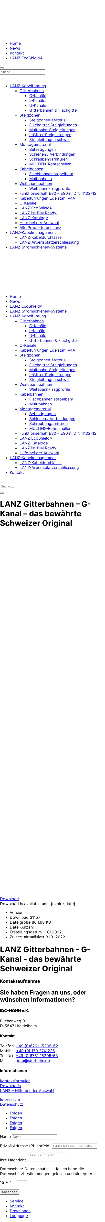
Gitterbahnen (32, 90)
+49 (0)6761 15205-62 (37, 1045)
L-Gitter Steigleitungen (50, 134)
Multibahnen (40, 178)
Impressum (10, 1099)
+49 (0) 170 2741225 (35, 1050)
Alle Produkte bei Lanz (40, 227)
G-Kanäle (37, 95)
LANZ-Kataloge (34, 217)
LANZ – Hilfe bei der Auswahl (27, 1090)
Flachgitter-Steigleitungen (53, 124)
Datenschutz (11, 1104)
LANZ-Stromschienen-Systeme (38, 247)
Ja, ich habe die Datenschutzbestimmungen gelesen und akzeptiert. (47, 1171)
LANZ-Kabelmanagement (33, 232)
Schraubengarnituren (48, 159)
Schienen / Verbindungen (52, 154)
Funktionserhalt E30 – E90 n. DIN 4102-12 (58, 193)
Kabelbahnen (31, 168)
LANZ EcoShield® (26, 57)
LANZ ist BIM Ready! (38, 212)
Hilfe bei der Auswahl (39, 222)
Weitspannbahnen (36, 183)
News (15, 48)
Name (5, 1136)
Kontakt (17, 53)
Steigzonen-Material (48, 120)
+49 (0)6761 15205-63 (37, 1055)
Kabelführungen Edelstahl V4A (47, 198)
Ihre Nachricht (13, 1159)
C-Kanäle (28, 203)
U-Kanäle (37, 105)
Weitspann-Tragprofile (49, 188)
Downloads (10, 1085)
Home (15, 43)
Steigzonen (30, 115)
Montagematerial (35, 144)
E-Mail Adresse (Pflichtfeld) (25, 1145)
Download (9, 898)
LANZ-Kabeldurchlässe (41, 237)
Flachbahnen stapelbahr (51, 173)
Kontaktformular (15, 1080)
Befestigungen (42, 149)
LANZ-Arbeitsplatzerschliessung (49, 242)
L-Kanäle (37, 100)
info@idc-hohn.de (33, 1060)
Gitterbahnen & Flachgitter (53, 110)
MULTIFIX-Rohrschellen (50, 164)
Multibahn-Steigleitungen (52, 129)
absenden (9, 1192)
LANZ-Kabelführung (28, 85)
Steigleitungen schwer (49, 139)
